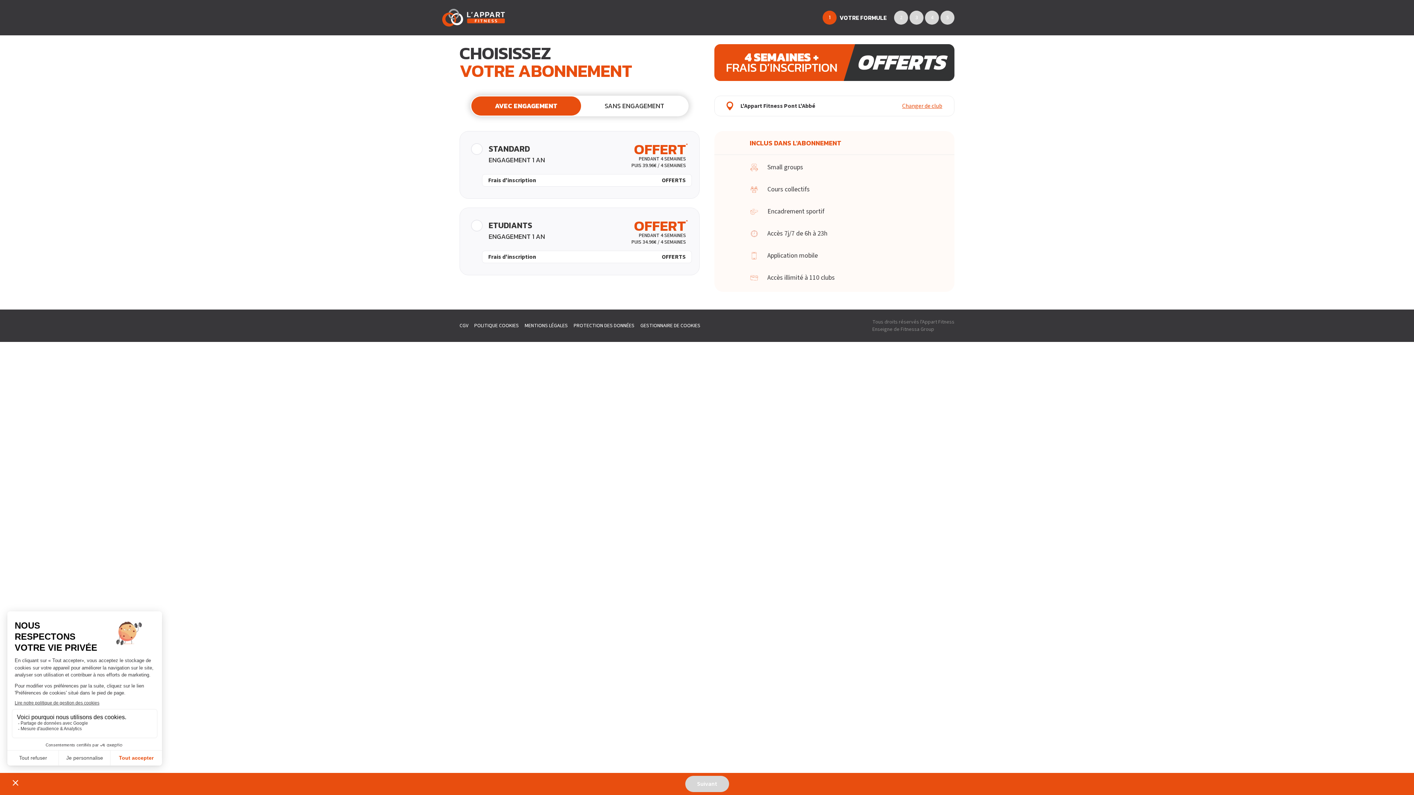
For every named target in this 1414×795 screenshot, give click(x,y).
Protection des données (604, 325)
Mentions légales (546, 325)
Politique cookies (496, 325)
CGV (464, 325)
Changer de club (922, 106)
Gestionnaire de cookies (670, 325)
